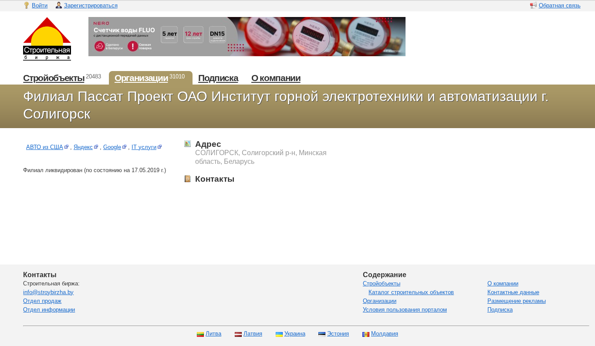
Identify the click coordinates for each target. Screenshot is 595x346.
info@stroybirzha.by (48, 292)
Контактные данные (513, 292)
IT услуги (144, 147)
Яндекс (83, 147)
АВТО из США (44, 147)
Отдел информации (49, 309)
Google (112, 147)
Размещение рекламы (516, 301)
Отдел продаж (42, 301)
